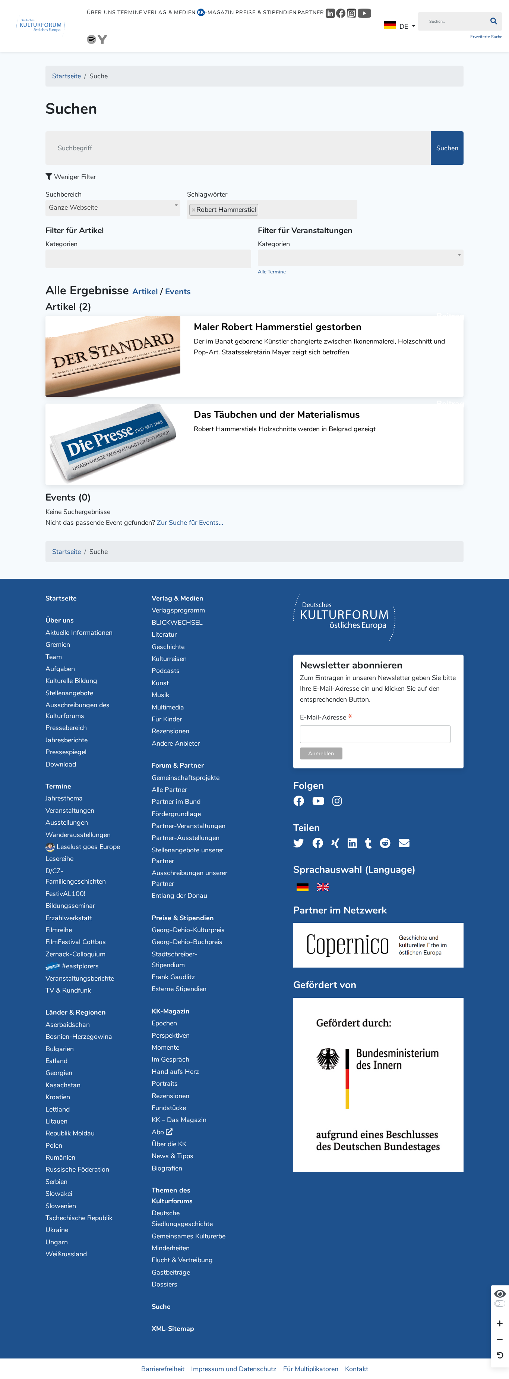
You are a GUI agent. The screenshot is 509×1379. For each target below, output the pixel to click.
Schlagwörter (207, 194)
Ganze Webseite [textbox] (73, 207)
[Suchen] (493, 21)
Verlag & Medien (169, 12)
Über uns (101, 12)
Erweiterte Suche (486, 37)
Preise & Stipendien (266, 12)
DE (404, 26)
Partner (311, 12)
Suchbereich (71, 201)
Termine (129, 12)
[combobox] (112, 208)
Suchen (447, 148)
